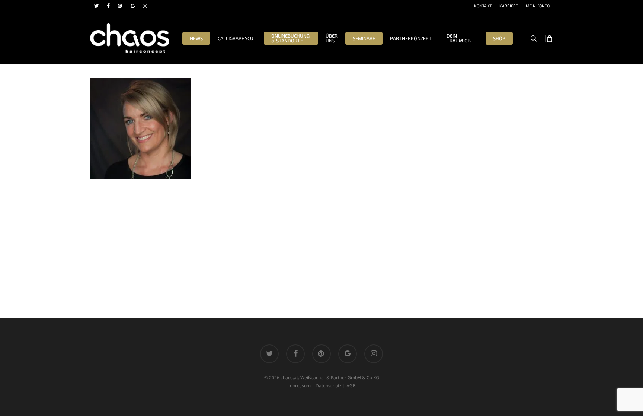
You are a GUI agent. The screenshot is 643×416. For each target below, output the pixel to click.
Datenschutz (329, 385)
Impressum (299, 385)
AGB (351, 385)
